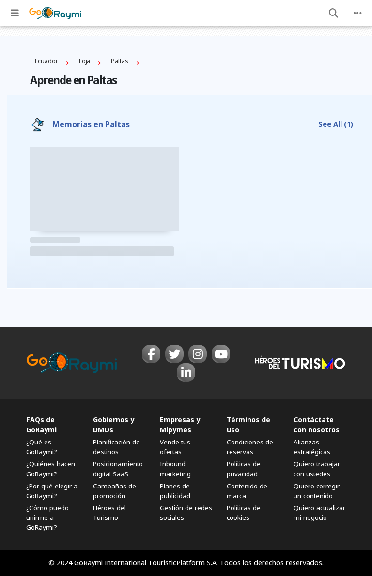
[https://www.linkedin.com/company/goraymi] (186, 372)
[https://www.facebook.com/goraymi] (151, 354)
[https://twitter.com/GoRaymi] (174, 354)
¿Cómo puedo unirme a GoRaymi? (47, 517)
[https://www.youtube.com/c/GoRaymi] (221, 354)
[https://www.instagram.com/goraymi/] (197, 354)
